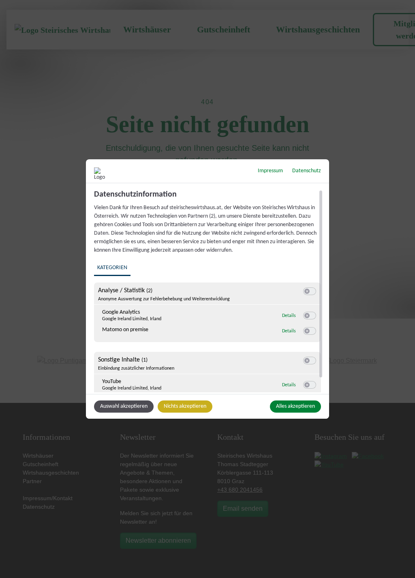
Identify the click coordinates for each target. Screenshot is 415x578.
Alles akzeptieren (295, 406)
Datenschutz (306, 171)
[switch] (309, 291)
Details (289, 315)
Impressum (270, 171)
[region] (208, 291)
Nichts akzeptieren (185, 406)
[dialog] (207, 289)
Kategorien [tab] (112, 268)
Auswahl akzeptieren (124, 406)
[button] (307, 291)
